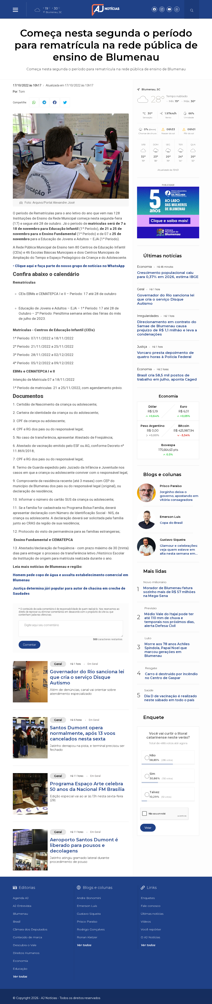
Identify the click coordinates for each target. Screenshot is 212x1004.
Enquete (153, 717)
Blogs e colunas (162, 474)
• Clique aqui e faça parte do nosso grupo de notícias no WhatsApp (69, 266)
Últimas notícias (162, 256)
